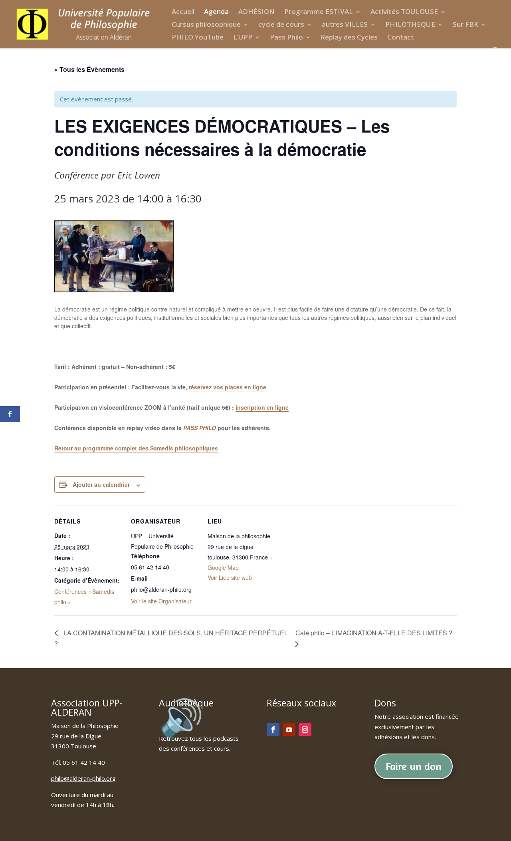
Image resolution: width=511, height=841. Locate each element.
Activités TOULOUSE (404, 12)
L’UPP (242, 38)
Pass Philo (286, 38)
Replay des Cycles (349, 38)
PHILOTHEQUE (410, 25)
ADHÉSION (256, 12)
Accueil (183, 12)
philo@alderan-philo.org (83, 778)
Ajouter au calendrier (101, 484)
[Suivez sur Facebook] (273, 729)
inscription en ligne (262, 407)
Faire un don (414, 766)
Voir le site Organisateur (161, 601)
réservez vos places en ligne (227, 387)
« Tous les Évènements (89, 69)
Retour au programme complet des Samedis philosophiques (136, 448)
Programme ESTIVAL (318, 12)
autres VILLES (345, 25)
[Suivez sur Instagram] (305, 729)
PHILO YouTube (198, 38)
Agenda (216, 12)
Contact (400, 38)
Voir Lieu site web (230, 577)
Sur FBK (465, 25)
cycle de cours (281, 25)
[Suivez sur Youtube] (289, 729)
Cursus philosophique (206, 25)
